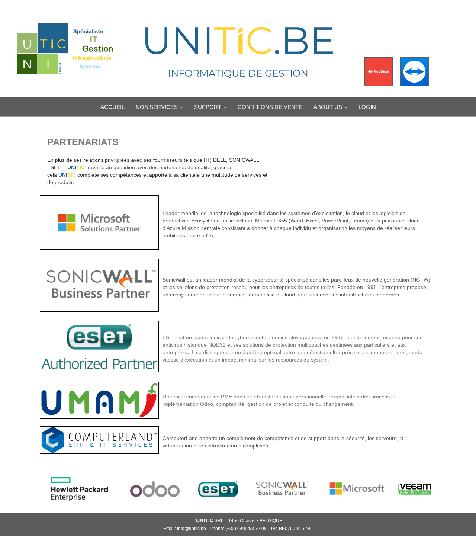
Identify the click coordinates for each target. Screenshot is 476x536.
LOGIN (367, 107)
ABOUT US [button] (328, 107)
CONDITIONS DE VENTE (270, 107)
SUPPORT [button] (208, 107)
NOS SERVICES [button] (157, 107)
